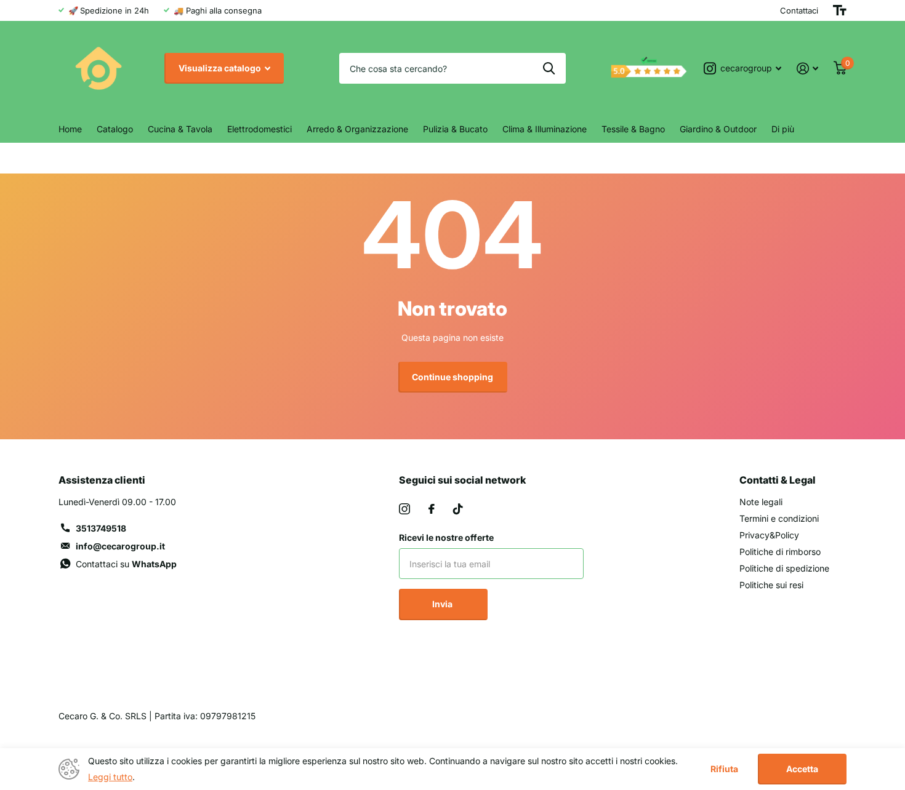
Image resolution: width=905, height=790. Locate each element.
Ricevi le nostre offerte (446, 537)
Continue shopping (452, 377)
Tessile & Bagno (633, 129)
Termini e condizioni (779, 518)
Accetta (802, 769)
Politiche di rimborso (780, 551)
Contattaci (799, 10)
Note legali (760, 502)
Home (70, 129)
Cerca (549, 68)
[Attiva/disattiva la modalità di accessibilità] (840, 10)
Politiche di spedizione (784, 568)
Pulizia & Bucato (455, 129)
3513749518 (101, 528)
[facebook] (431, 509)
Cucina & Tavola (180, 129)
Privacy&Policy (769, 535)
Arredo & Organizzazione (357, 129)
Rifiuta (724, 769)
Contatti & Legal (777, 480)
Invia (443, 604)
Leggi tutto (110, 777)
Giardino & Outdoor (718, 129)
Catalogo (115, 129)
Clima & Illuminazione (544, 129)
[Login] (808, 68)
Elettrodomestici (259, 129)
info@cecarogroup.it (120, 546)
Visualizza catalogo (221, 68)
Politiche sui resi (771, 585)
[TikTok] (458, 508)
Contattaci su (126, 564)
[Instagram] (404, 508)
